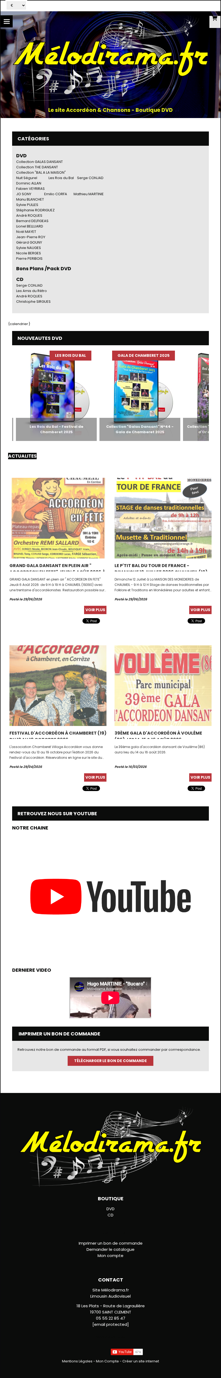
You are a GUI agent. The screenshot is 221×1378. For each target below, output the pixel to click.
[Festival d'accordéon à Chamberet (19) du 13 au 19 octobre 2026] (57, 685)
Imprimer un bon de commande (111, 1243)
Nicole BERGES (28, 253)
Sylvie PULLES (27, 204)
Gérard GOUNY (29, 242)
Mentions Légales (77, 1361)
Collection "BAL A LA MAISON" (41, 172)
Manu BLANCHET (30, 199)
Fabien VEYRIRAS (30, 188)
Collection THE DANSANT (37, 167)
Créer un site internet (140, 1361)
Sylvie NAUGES (28, 247)
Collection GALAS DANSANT (39, 161)
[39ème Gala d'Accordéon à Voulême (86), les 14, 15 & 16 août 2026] (163, 685)
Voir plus (95, 610)
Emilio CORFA (55, 194)
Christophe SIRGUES (33, 301)
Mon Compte (107, 1361)
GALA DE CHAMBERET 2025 (125, 355)
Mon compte (110, 1255)
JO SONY (23, 194)
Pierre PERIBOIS (29, 258)
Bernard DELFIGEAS (32, 220)
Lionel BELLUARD (29, 226)
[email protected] (110, 1324)
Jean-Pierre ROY (30, 237)
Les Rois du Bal (61, 177)
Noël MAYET (26, 231)
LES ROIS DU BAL (52, 355)
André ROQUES (29, 215)
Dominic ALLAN (28, 183)
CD (110, 1215)
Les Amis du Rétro (31, 290)
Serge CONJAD (90, 177)
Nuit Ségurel (26, 177)
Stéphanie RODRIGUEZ (35, 210)
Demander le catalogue (110, 1249)
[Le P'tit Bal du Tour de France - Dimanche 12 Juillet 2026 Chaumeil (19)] (163, 517)
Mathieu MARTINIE (89, 194)
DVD (21, 155)
